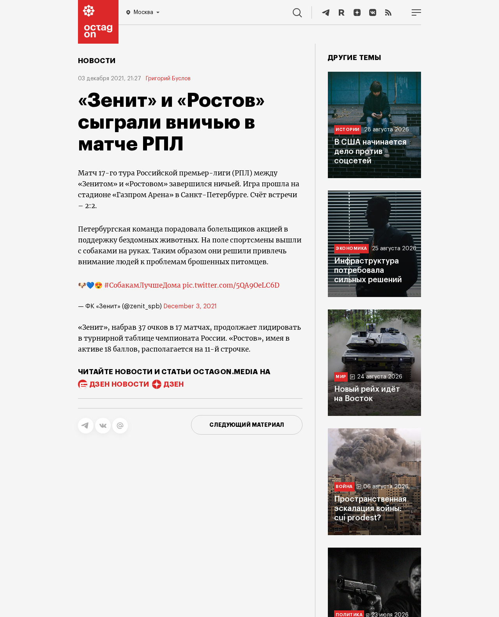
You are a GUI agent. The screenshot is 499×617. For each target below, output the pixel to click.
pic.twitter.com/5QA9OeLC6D (231, 285)
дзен (174, 384)
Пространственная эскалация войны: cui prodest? (370, 508)
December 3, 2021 (190, 306)
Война (344, 486)
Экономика (351, 248)
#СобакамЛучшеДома (142, 285)
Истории (347, 129)
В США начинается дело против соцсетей (370, 151)
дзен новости (119, 384)
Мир (341, 377)
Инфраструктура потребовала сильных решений (368, 270)
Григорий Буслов (168, 78)
